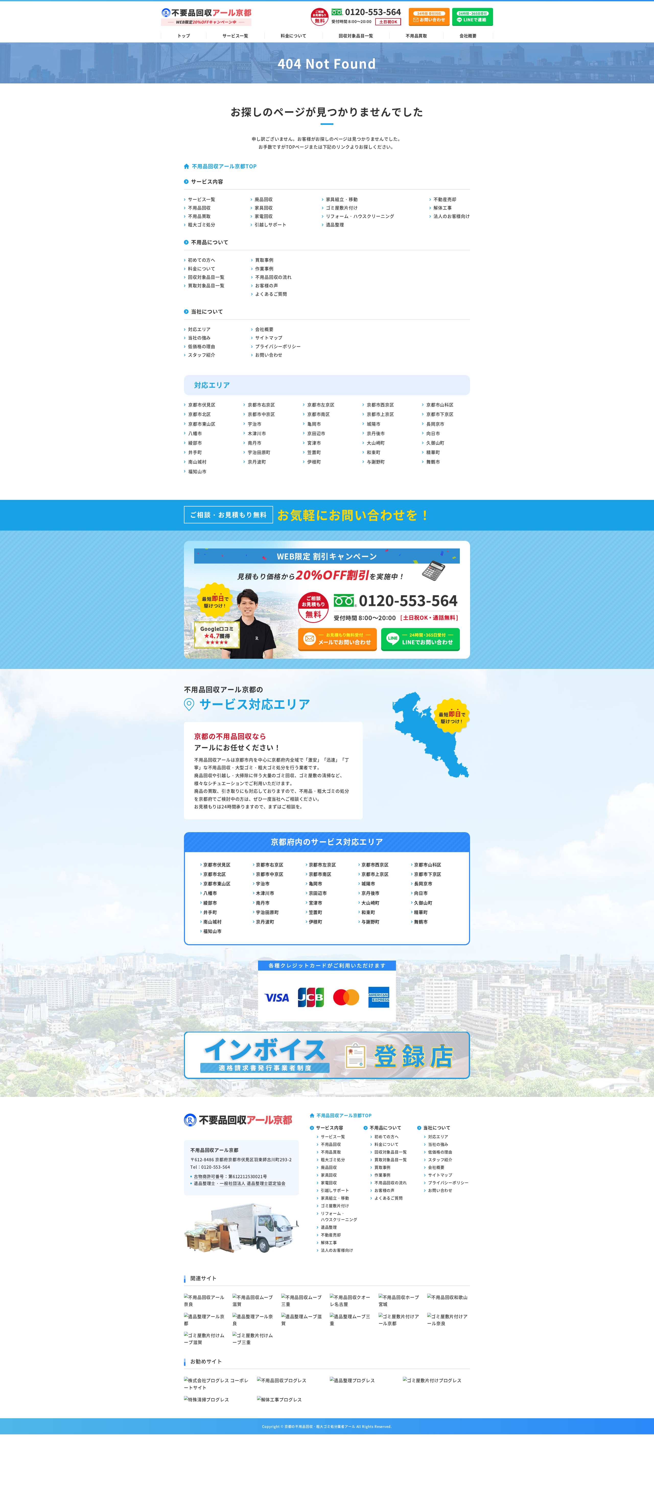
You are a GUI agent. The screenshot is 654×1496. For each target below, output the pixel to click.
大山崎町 (376, 442)
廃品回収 (264, 199)
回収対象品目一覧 (356, 35)
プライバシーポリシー (278, 346)
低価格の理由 (201, 346)
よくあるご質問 (271, 294)
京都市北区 (199, 414)
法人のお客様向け (452, 216)
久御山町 (435, 442)
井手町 (195, 452)
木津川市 (257, 433)
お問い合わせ (269, 354)
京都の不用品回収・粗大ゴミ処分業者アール (320, 1426)
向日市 (433, 433)
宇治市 (255, 424)
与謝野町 (376, 461)
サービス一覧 (235, 35)
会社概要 (468, 35)
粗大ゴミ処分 (201, 224)
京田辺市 (316, 433)
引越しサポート (271, 224)
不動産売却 (445, 199)
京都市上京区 (380, 414)
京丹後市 (376, 433)
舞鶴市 (433, 461)
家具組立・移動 (342, 199)
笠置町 (314, 452)
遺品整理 (335, 224)
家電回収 (264, 216)
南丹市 (255, 442)
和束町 (374, 452)
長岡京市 (435, 424)
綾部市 (195, 442)
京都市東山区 (202, 424)
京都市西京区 (380, 404)
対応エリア (199, 329)
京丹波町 (257, 461)
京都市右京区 (261, 404)
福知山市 (197, 471)
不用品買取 (416, 35)
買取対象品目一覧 (206, 285)
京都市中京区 (261, 414)
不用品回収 (199, 207)
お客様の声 (266, 285)
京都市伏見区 (202, 404)
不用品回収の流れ (273, 277)
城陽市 (374, 424)
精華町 (433, 452)
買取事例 (264, 260)
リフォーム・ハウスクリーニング (360, 216)
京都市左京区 (321, 404)
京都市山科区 (440, 404)
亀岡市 (314, 424)
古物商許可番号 (209, 1176)
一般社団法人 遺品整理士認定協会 (253, 1183)
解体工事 (443, 207)
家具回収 (264, 207)
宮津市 (314, 442)
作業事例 (264, 268)
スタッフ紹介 (201, 354)
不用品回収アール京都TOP (224, 166)
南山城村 (197, 461)
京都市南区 (318, 414)
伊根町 (314, 461)
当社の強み (199, 337)
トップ (183, 35)
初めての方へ (201, 260)
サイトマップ (269, 337)
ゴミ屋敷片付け (342, 207)
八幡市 (195, 433)
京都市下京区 (440, 414)
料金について (294, 35)
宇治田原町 (259, 452)
